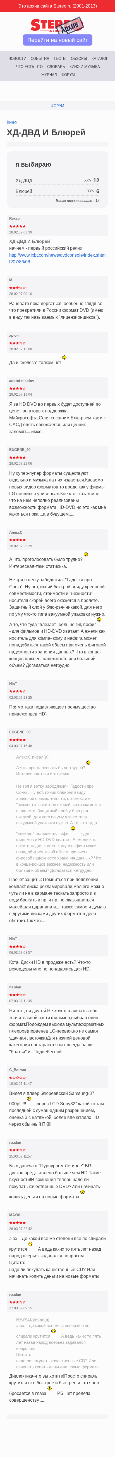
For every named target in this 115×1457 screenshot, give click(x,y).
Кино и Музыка (85, 67)
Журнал (49, 75)
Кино (12, 122)
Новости (17, 58)
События (40, 58)
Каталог (100, 58)
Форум (68, 75)
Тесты (60, 58)
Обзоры (79, 58)
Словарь (56, 67)
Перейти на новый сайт (57, 40)
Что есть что (29, 67)
